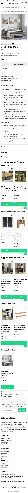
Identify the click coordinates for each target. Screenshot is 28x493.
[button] (26, 3)
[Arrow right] (25, 207)
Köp (7, 204)
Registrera (22, 410)
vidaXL (3, 49)
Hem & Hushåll (4, 443)
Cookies (3, 463)
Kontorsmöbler (4, 442)
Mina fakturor (4, 467)
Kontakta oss (4, 453)
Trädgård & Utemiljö (6, 440)
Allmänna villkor (4, 461)
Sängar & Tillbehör (19, 11)
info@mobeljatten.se (10, 474)
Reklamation (4, 456)
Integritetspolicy (4, 465)
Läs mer (7, 387)
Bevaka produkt (19, 64)
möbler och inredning (14, 426)
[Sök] (25, 7)
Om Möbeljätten (5, 451)
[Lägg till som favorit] (1, 71)
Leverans (3, 458)
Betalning (3, 460)
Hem (2, 11)
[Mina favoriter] (22, 3)
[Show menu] (2, 3)
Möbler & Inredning (9, 11)
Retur (2, 454)
